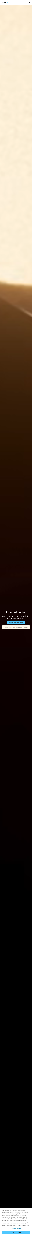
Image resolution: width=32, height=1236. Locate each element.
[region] (16, 1222)
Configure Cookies (16, 1228)
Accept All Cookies (16, 1232)
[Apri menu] (29, 2)
